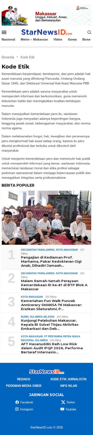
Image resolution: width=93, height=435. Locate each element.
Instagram (26, 409)
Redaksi (23, 379)
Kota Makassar (67, 249)
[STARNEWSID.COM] (46, 32)
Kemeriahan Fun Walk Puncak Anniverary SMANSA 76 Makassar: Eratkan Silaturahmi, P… (51, 305)
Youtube (70, 409)
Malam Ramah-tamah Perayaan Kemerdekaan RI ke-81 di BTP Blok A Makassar (54, 285)
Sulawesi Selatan (42, 316)
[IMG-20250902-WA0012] (46, 15)
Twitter (70, 402)
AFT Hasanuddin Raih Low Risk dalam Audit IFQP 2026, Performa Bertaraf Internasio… (52, 348)
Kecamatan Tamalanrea (38, 249)
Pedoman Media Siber (23, 385)
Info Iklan (68, 385)
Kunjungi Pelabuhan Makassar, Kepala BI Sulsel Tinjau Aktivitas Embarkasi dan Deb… (50, 325)
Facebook (26, 402)
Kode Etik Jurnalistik (69, 379)
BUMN (24, 316)
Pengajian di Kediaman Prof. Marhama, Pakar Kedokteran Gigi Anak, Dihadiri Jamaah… (51, 261)
